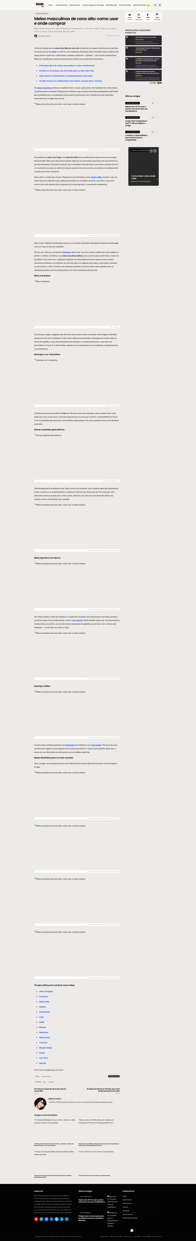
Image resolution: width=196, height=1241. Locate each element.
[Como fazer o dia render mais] (143, 166)
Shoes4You (44, 1037)
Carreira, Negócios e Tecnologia (93, 5)
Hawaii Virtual (45, 1048)
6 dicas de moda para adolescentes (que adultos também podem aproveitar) (52, 1176)
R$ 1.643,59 (140, 39)
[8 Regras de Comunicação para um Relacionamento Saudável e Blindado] (112, 1219)
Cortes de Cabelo (125, 5)
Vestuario (51, 1082)
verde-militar (96, 177)
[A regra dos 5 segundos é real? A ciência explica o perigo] (157, 121)
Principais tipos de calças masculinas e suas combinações (67, 65)
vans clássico (77, 620)
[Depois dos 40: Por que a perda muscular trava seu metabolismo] (157, 107)
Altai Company (46, 991)
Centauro (43, 996)
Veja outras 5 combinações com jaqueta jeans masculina (66, 76)
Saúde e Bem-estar (141, 5)
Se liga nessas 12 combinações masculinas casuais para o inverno (70, 81)
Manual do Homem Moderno (141, 150)
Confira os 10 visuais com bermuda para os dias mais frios (66, 71)
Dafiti (41, 1022)
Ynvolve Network (146, 1236)
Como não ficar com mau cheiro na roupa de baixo (94, 1175)
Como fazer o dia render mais (143, 177)
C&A (41, 1017)
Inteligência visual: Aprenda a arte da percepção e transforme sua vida (147, 60)
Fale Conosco (127, 1203)
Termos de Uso (128, 1214)
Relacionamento (74, 5)
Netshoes (43, 1032)
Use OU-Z (43, 1058)
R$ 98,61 (138, 63)
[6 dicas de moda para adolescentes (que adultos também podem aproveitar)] (54, 1161)
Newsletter (126, 1211)
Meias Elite (44, 1002)
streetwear (66, 252)
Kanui (42, 1053)
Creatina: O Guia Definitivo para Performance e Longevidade (136, 137)
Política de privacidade (130, 1218)
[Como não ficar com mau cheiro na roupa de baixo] (99, 1161)
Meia (44, 1082)
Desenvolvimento (61, 5)
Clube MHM (137, 1236)
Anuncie (125, 1207)
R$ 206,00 (139, 52)
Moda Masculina (111, 5)
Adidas (42, 1007)
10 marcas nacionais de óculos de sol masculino (50, 1091)
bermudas (70, 745)
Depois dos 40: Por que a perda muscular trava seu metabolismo (136, 108)
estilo (54, 51)
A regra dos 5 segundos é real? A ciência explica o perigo (136, 123)
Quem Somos (127, 1200)
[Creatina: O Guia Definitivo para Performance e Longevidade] (157, 136)
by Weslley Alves (157, 1236)
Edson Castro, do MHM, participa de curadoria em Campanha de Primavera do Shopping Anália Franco (98, 1144)
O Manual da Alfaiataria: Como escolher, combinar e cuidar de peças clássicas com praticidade (53, 1144)
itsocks (42, 1063)
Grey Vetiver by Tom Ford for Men (146, 37)
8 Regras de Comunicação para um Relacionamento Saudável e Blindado (91, 1218)
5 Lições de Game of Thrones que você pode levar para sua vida (103, 1091)
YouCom (43, 1043)
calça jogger (96, 745)
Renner (42, 1027)
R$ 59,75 (138, 75)
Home (50, 5)
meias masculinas (44, 88)
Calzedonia (44, 1012)
